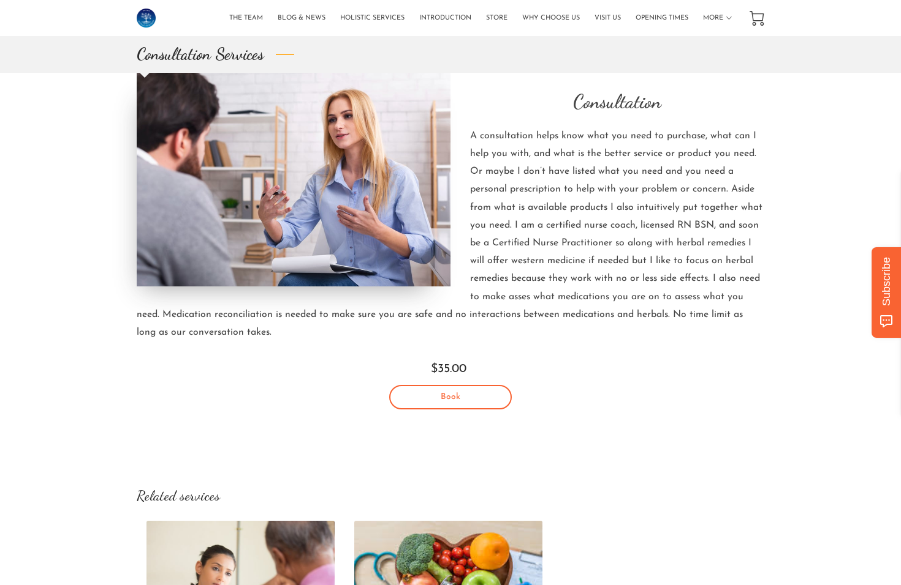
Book (450, 397)
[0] (757, 18)
